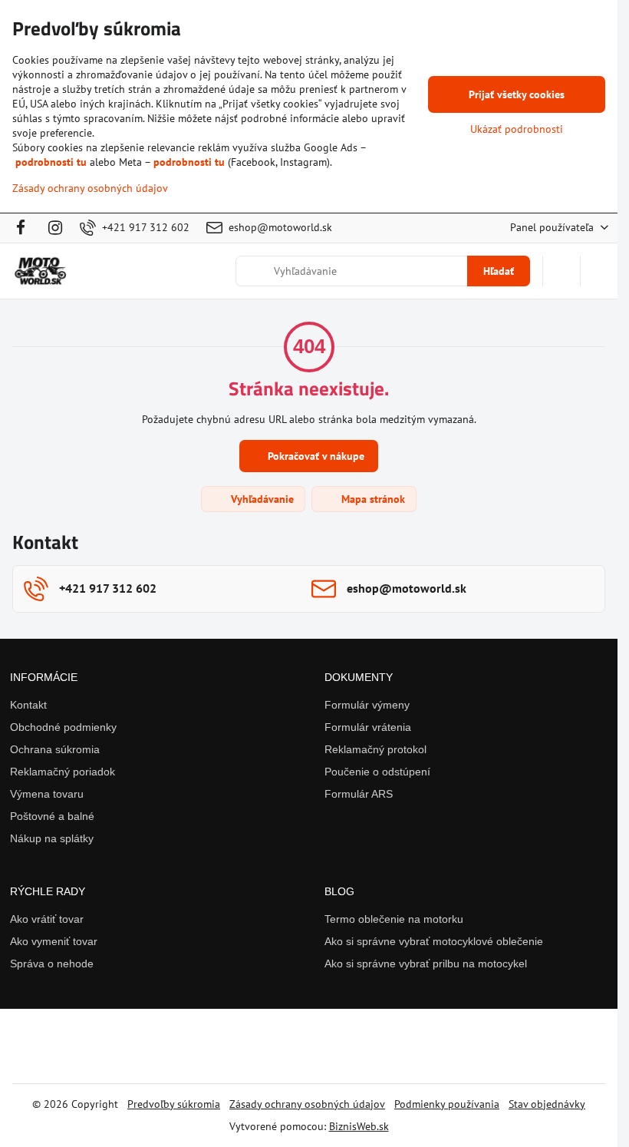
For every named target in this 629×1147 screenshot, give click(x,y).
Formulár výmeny (367, 705)
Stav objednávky (547, 1104)
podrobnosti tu (51, 162)
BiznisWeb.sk (359, 1126)
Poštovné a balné (52, 816)
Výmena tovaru (47, 794)
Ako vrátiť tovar (47, 919)
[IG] (55, 228)
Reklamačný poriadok (62, 771)
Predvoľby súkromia (173, 1104)
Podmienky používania (446, 1104)
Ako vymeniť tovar (53, 941)
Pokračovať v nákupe (314, 456)
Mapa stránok (371, 499)
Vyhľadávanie (261, 499)
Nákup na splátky (52, 838)
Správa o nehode (52, 963)
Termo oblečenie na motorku (393, 919)
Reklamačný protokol (375, 749)
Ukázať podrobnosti (516, 129)
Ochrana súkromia (55, 749)
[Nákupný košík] (561, 271)
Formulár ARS (358, 794)
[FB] (25, 228)
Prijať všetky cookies (517, 94)
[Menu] (599, 271)
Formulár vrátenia (367, 727)
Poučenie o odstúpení (377, 771)
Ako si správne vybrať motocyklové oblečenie (433, 941)
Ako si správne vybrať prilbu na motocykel (425, 963)
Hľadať (498, 271)
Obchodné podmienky (63, 727)
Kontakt (28, 705)
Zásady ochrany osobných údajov (307, 1104)
